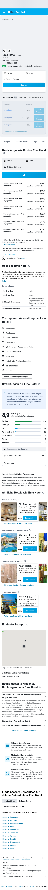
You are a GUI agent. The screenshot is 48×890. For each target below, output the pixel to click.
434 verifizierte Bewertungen (30, 66)
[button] (3, 11)
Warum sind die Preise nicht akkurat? (18, 876)
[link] (18, 523)
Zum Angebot (30, 518)
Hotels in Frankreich (10, 833)
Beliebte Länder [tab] (9, 801)
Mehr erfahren (9, 244)
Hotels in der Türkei (9, 820)
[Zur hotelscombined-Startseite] (16, 12)
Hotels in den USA (9, 839)
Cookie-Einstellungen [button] (9, 254)
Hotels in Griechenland (11, 842)
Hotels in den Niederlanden (12, 823)
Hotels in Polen (8, 826)
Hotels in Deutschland (10, 829)
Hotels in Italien (8, 848)
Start (2, 886)
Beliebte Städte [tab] (25, 801)
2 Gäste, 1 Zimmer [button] (11, 79)
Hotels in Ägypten (9, 836)
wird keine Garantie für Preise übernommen (16, 860)
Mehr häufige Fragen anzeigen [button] (24, 730)
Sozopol (32, 886)
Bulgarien (9, 886)
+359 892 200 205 (9, 63)
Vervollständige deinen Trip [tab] (13, 806)
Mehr (4, 281)
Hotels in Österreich (10, 817)
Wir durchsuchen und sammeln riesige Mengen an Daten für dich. (22, 871)
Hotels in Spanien (9, 845)
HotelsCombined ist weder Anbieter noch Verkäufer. (19, 866)
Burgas (21, 886)
